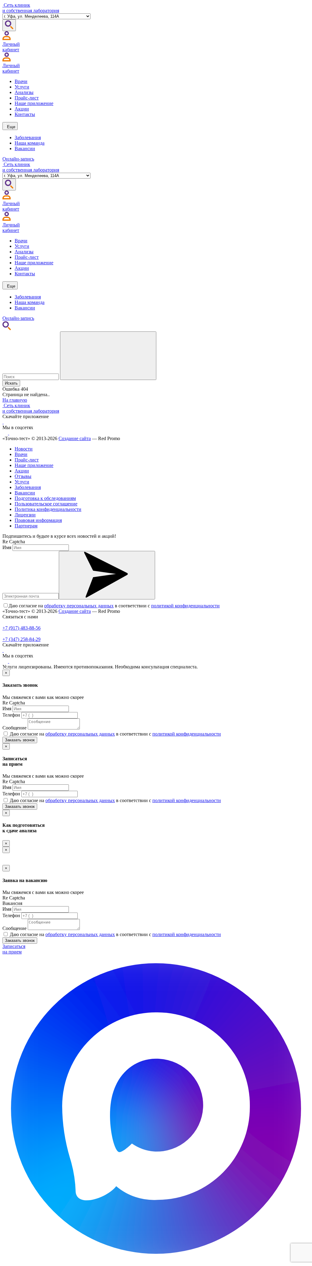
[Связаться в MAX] (156, 1260)
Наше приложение (34, 103)
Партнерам (26, 525)
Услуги (22, 86)
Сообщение (14, 727)
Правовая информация (38, 520)
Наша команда (29, 143)
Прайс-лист (27, 97)
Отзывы (23, 476)
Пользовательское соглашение (46, 503)
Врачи (21, 81)
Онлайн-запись (18, 158)
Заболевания (28, 137)
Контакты (25, 114)
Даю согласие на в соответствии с (114, 605)
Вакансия (12, 903)
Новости (24, 448)
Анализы (24, 92)
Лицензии (25, 514)
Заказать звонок (20, 740)
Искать (11, 383)
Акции (22, 108)
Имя (6, 547)
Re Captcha (13, 541)
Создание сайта (74, 438)
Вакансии (25, 148)
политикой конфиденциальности (185, 605)
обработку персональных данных (79, 605)
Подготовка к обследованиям (45, 498)
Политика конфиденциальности (48, 509)
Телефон (11, 715)
